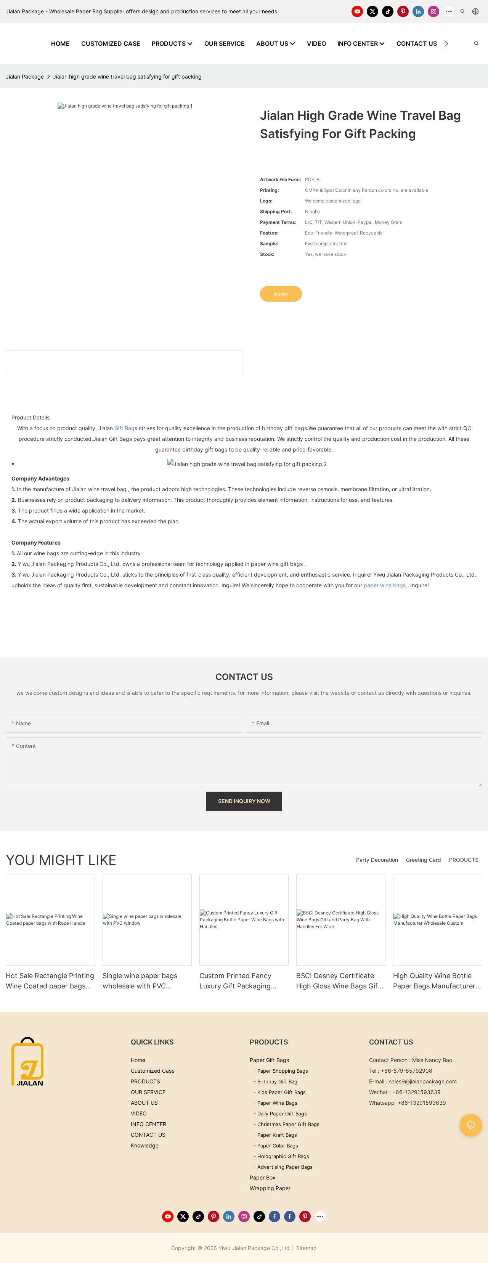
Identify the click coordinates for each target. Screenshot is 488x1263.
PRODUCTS (463, 859)
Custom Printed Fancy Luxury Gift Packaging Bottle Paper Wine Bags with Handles (237, 981)
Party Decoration (377, 859)
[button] (446, 43)
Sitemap (306, 1248)
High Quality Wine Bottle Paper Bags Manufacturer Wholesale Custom (434, 981)
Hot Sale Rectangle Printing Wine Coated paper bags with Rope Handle (50, 981)
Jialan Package (25, 76)
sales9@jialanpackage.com (423, 1081)
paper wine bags (385, 585)
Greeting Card (423, 859)
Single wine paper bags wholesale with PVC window (140, 981)
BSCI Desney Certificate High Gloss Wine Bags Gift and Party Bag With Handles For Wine (338, 981)
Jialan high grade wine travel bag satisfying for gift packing (127, 76)
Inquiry (281, 294)
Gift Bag (124, 428)
